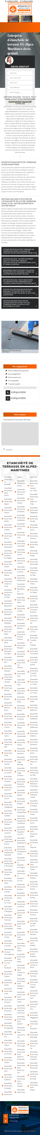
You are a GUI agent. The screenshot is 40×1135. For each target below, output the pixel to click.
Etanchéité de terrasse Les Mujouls (21, 663)
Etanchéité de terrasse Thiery (34, 581)
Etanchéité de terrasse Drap (8, 991)
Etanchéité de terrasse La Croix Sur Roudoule (8, 963)
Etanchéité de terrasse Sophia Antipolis (34, 952)
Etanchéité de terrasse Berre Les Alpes (8, 630)
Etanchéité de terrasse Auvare (8, 564)
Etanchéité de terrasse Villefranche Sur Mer (34, 771)
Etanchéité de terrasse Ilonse (21, 526)
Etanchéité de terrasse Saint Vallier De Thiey (34, 499)
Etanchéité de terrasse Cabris (8, 733)
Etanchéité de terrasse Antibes (8, 527)
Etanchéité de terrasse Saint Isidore (34, 1086)
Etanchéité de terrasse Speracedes (34, 561)
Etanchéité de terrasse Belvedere (8, 612)
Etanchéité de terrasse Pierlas (21, 742)
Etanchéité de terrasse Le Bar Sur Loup (8, 582)
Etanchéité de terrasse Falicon (8, 1042)
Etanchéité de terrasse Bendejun (8, 620)
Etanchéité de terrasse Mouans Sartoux (21, 635)
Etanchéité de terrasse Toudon (34, 598)
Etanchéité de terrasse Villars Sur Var (34, 760)
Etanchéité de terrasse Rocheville (34, 1034)
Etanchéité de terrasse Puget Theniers (21, 771)
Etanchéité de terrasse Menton (21, 625)
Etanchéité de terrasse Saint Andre (21, 925)
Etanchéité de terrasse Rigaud (21, 792)
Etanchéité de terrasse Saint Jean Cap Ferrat (21, 1009)
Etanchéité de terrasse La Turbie (34, 690)
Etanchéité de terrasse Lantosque (21, 543)
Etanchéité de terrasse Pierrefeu (21, 751)
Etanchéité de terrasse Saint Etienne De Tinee (21, 997)
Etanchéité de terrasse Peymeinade (21, 733)
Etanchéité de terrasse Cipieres (8, 872)
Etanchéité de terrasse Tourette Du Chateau (34, 640)
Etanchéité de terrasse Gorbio (21, 483)
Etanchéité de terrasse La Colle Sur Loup (8, 899)
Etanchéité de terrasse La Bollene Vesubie (8, 678)
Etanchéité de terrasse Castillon (8, 821)
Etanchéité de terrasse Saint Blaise (21, 958)
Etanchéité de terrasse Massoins (21, 617)
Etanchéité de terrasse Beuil (8, 640)
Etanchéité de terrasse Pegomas (21, 690)
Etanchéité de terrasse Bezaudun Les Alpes (8, 650)
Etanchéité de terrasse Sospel (34, 553)
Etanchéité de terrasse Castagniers (8, 804)
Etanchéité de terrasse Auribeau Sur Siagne (8, 554)
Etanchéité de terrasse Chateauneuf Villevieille (8, 851)
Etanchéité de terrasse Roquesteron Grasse (21, 850)
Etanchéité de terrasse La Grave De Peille (34, 1075)
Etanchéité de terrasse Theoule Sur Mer (34, 571)
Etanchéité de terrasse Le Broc (8, 724)
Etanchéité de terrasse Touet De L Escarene (34, 608)
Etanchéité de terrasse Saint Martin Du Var (21, 1068)
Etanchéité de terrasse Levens (21, 552)
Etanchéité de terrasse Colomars (8, 917)
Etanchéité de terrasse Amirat (8, 510)
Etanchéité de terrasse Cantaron (8, 778)
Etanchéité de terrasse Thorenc (34, 912)
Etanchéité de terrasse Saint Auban (21, 947)
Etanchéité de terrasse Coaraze (8, 889)
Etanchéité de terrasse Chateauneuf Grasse (8, 840)
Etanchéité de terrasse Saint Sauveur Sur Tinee (34, 486)
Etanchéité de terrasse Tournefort (34, 651)
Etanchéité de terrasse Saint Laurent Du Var (21, 1032)
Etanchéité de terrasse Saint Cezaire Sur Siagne (21, 970)
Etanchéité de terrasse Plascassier (34, 1065)
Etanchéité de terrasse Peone (21, 725)
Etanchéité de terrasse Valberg (34, 875)
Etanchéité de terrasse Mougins (21, 645)
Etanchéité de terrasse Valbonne (34, 707)
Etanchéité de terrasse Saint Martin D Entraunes (21, 1054)
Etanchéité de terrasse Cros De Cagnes (34, 983)
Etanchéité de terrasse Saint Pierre (8, 491)
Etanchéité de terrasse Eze (8, 1034)
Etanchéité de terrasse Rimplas (21, 801)
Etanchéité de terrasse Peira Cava (34, 853)
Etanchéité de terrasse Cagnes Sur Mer (8, 743)
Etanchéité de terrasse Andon (8, 518)
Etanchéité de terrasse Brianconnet (8, 716)
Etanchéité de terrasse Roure (21, 895)
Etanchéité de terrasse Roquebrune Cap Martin (21, 819)
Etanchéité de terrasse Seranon (34, 536)
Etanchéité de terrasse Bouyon (8, 696)
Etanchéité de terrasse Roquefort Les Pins (21, 830)
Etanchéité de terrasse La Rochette (8, 480)
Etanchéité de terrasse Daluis (8, 982)
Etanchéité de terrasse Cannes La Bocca (34, 963)
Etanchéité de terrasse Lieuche (21, 560)
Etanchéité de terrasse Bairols (8, 572)
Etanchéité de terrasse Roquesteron (21, 840)
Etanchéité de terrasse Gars (8, 1068)
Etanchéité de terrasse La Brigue (34, 803)
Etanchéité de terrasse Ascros (8, 536)
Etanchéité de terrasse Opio (21, 682)
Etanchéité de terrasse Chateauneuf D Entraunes (8, 862)
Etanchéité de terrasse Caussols (8, 830)
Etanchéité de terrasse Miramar (34, 932)
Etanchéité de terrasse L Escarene (8, 1017)
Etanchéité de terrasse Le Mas (21, 608)
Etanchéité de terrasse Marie (21, 600)
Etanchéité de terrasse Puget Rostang (21, 760)
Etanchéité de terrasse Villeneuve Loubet (34, 793)
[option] (16, 22)
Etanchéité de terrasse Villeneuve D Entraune (34, 782)
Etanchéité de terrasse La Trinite (34, 681)
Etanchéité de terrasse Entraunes (8, 1008)
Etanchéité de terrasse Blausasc (8, 668)
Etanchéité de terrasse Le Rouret (21, 904)
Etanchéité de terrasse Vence (34, 750)
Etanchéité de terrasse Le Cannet (8, 770)
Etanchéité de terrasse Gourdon (21, 492)
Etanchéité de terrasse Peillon (21, 708)
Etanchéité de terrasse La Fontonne (34, 1025)
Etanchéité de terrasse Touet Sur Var (34, 619)
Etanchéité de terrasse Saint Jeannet (21, 1020)
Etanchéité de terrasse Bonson (8, 688)
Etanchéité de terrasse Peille (21, 699)
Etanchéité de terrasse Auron (34, 820)
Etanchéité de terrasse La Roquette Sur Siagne (21, 862)
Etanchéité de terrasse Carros (8, 796)
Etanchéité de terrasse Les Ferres (8, 1051)
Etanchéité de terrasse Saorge (34, 518)
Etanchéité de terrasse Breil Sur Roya (8, 706)
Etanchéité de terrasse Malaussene (21, 578)
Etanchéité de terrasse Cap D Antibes (34, 941)
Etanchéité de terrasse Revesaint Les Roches (21, 782)
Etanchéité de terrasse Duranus (8, 999)
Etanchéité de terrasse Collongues (8, 909)
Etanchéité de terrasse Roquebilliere (21, 809)
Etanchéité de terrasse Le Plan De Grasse (34, 885)
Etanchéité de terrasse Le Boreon (34, 903)
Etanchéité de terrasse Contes (8, 934)
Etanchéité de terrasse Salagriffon (34, 510)
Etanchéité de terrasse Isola (21, 535)
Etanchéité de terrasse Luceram (21, 569)
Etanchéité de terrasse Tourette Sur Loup (34, 672)
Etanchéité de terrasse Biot (8, 659)
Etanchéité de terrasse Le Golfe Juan (34, 994)
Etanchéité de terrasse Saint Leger (21, 1043)
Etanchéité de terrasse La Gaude (8, 1085)
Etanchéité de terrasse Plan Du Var (34, 1044)
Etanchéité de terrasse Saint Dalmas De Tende (34, 864)
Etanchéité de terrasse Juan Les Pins (34, 1005)
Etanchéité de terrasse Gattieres (8, 1077)
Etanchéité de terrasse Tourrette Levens (34, 661)
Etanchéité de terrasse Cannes (8, 761)
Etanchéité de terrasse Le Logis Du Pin (34, 922)
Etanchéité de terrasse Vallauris (34, 733)
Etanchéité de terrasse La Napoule (34, 843)
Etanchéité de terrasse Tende (34, 811)
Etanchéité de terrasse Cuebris (8, 974)
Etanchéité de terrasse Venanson (34, 742)
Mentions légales (30, 1131)
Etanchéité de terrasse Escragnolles (8, 1025)
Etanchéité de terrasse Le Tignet (34, 590)
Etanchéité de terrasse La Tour (34, 629)
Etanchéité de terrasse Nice (21, 673)
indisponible (12, 1)
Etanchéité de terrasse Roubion (21, 886)
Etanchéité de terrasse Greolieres (21, 509)
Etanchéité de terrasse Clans (8, 880)
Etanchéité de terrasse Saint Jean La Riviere (34, 1055)
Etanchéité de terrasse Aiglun (8, 501)
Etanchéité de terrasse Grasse (21, 500)
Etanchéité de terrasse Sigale (34, 544)
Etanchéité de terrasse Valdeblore (34, 716)
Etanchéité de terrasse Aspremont (8, 544)
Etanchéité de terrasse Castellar (8, 813)
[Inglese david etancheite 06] (20, 8)
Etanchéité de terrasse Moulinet (21, 654)
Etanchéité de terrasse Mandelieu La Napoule (21, 589)
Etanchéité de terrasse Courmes (8, 943)
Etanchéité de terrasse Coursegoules (8, 952)
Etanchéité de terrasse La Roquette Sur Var (21, 876)
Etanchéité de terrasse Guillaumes (21, 517)
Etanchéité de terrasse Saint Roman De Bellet (34, 831)
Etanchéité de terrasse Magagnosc (34, 1015)
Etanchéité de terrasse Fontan (8, 1060)
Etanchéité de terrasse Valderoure (34, 724)
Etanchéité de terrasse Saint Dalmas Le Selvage (21, 983)
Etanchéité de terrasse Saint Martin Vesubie (21, 1081)
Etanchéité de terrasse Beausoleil (8, 603)
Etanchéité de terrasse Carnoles (34, 973)
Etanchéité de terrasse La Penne (21, 716)
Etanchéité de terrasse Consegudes (8, 926)
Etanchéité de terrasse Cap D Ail (8, 787)
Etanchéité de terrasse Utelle (34, 699)
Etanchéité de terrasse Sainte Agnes (21, 914)
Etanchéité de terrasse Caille (8, 753)
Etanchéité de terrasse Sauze (34, 527)
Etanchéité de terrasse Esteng (34, 895)
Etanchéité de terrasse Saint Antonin (21, 936)
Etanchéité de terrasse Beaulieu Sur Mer (8, 593)
